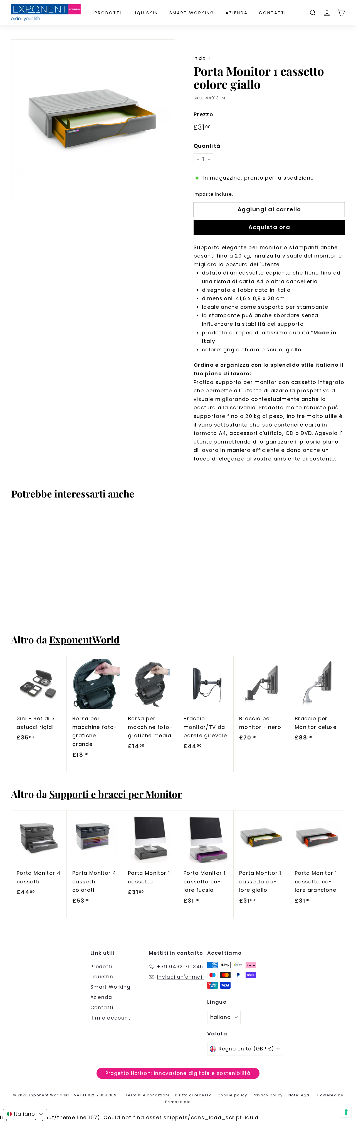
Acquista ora (269, 227)
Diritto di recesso (193, 1095)
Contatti (272, 13)
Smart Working (191, 13)
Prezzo (203, 114)
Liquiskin (145, 13)
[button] (25, 1114)
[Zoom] (93, 121)
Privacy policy (268, 1095)
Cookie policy (232, 1095)
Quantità (207, 146)
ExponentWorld (84, 639)
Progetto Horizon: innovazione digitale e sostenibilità (178, 1073)
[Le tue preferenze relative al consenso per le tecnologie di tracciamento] (346, 1112)
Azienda (237, 13)
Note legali (300, 1095)
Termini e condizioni (147, 1095)
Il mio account (110, 1018)
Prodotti (108, 13)
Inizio (200, 58)
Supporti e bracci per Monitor (115, 793)
